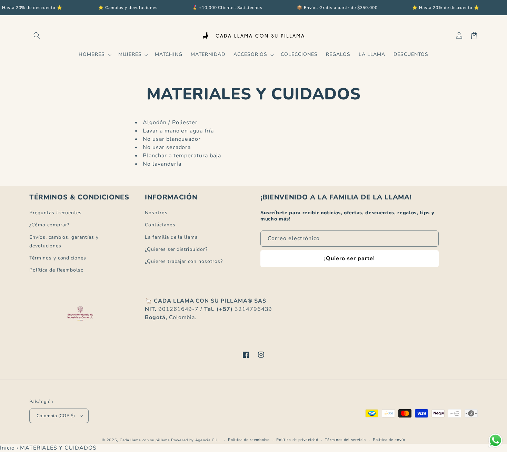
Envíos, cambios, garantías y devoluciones (64, 241)
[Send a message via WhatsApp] (495, 440)
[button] (36, 35)
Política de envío (389, 439)
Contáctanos (160, 225)
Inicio (7, 448)
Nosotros (156, 212)
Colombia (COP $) (56, 416)
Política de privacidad (297, 439)
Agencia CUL (207, 440)
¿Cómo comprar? (49, 225)
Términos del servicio (345, 439)
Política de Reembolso (56, 270)
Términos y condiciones (57, 258)
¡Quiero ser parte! (349, 258)
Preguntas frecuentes (55, 212)
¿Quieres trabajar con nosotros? (184, 261)
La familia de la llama (171, 237)
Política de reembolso (249, 439)
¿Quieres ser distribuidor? (176, 249)
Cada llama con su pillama (145, 440)
